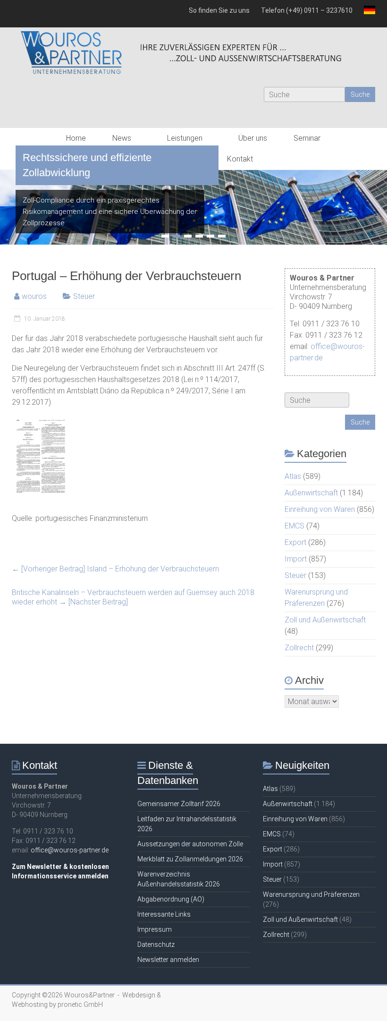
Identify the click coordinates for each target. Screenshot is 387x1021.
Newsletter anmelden (168, 959)
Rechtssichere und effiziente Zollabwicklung (87, 165)
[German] (366, 13)
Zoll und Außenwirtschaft (325, 619)
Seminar (307, 138)
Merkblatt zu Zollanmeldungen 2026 (190, 859)
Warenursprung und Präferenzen (311, 894)
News (121, 138)
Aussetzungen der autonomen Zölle (190, 844)
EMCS (294, 525)
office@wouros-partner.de (70, 850)
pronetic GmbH (80, 1004)
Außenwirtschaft (311, 492)
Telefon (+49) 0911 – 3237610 (307, 10)
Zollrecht (299, 647)
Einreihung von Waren (320, 509)
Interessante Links (164, 914)
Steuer (84, 296)
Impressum (154, 929)
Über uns (252, 138)
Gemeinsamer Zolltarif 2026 (178, 804)
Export (295, 542)
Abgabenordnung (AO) (170, 899)
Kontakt (240, 158)
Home (76, 138)
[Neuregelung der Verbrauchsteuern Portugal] (41, 420)
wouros (34, 296)
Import (296, 558)
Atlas (293, 476)
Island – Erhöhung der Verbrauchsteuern (115, 568)
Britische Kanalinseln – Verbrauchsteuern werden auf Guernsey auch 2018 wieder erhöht (133, 597)
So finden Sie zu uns (219, 10)
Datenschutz (156, 944)
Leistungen (184, 138)
